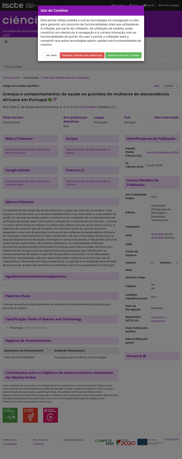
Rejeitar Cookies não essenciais (82, 55)
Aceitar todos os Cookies (123, 55)
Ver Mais (51, 55)
